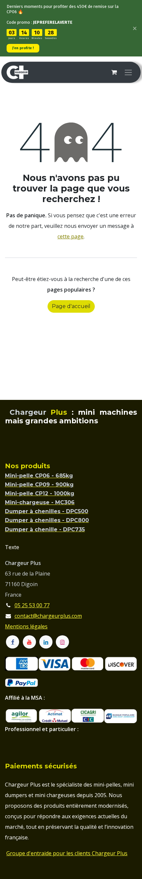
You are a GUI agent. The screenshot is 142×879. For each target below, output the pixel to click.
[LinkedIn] (46, 642)
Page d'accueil (71, 306)
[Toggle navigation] (128, 72)
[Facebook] (12, 642)
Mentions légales (26, 626)
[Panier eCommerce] (114, 72)
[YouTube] (29, 642)
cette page (70, 236)
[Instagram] (62, 642)
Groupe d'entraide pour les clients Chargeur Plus (66, 853)
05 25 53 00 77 (32, 605)
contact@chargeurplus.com (48, 615)
